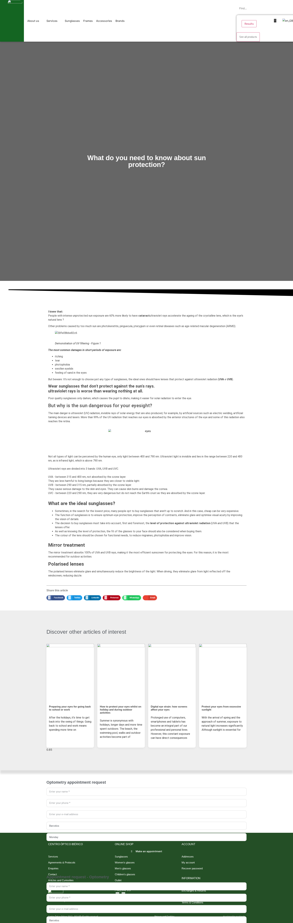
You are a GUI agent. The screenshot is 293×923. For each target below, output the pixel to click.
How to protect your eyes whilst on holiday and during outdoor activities (120, 709)
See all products (248, 36)
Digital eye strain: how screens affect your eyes (169, 708)
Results (249, 23)
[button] (35, 21)
